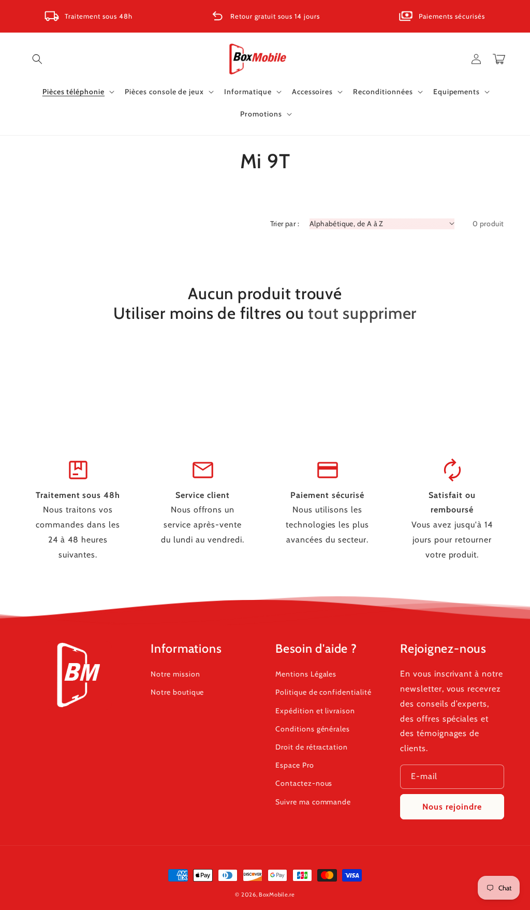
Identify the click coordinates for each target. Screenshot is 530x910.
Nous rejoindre (452, 807)
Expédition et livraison (315, 710)
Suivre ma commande (313, 801)
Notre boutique (177, 692)
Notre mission (175, 674)
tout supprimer (362, 313)
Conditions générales (312, 728)
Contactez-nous (303, 783)
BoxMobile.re (277, 894)
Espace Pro (294, 765)
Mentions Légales (305, 674)
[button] (37, 59)
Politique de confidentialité (323, 692)
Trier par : (284, 223)
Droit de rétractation (311, 747)
